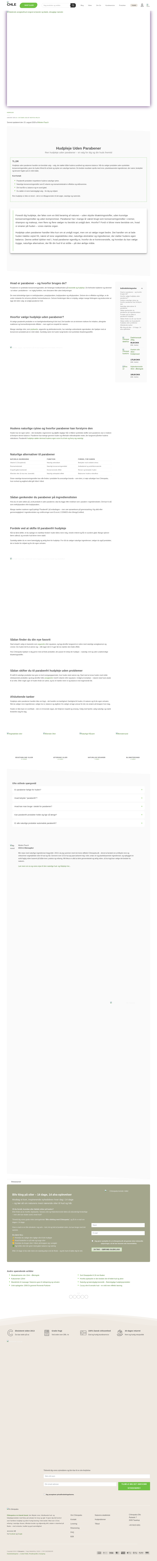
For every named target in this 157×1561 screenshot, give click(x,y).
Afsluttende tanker (126, 325)
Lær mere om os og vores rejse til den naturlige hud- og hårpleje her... (44, 866)
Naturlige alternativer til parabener (128, 307)
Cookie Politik (24, 1554)
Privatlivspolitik (33, 1554)
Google (20, 1534)
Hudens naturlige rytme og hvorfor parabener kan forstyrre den (131, 302)
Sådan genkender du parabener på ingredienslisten (130, 311)
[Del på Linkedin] (86, 1297)
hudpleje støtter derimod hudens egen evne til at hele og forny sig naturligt (55, 438)
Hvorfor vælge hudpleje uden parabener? (130, 297)
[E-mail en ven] (78, 1297)
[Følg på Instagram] (134, 1530)
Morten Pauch (35, 117)
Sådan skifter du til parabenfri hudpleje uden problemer (130, 322)
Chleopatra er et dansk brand (17, 1515)
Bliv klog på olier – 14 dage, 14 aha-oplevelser (130, 328)
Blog (82, 5)
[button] (28, 5)
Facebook (12, 1534)
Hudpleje (10, 112)
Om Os (98, 5)
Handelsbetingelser (12, 1554)
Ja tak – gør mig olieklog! (106, 1249)
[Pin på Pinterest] (82, 1297)
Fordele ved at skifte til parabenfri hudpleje (128, 315)
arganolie (41, 644)
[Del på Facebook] (71, 1297)
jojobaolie (34, 329)
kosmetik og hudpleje (77, 288)
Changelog (42, 1554)
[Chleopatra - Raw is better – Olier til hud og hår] (12, 5)
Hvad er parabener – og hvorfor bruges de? (131, 293)
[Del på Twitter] (74, 1297)
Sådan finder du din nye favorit (130, 319)
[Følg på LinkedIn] (138, 1530)
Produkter (122, 5)
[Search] (73, 5)
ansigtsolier (48, 678)
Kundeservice (110, 5)
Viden (90, 5)
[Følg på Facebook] (131, 1530)
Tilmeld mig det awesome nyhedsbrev (134, 1486)
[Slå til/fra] (14, 789)
